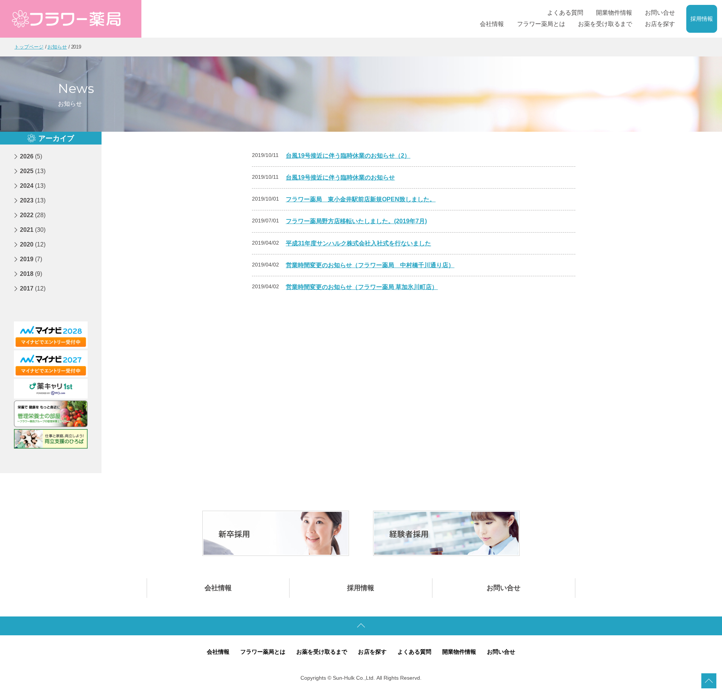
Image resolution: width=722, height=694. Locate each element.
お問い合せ (503, 588)
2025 (33, 171)
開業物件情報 (459, 652)
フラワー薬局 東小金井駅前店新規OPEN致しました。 (360, 199)
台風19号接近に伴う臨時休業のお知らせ (340, 177)
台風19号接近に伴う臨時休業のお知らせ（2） (348, 155)
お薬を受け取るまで (321, 652)
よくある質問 (414, 652)
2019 (31, 259)
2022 (33, 215)
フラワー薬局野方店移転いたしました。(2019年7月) (356, 221)
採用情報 (701, 19)
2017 (33, 288)
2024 (33, 186)
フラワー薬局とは (262, 652)
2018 (31, 274)
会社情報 (218, 588)
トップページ (28, 47)
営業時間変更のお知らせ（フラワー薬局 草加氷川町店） (362, 287)
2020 (33, 244)
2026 (31, 156)
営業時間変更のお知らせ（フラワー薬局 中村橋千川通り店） (370, 265)
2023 (33, 200)
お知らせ (57, 47)
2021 (33, 230)
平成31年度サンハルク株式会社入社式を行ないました (358, 243)
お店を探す (372, 652)
